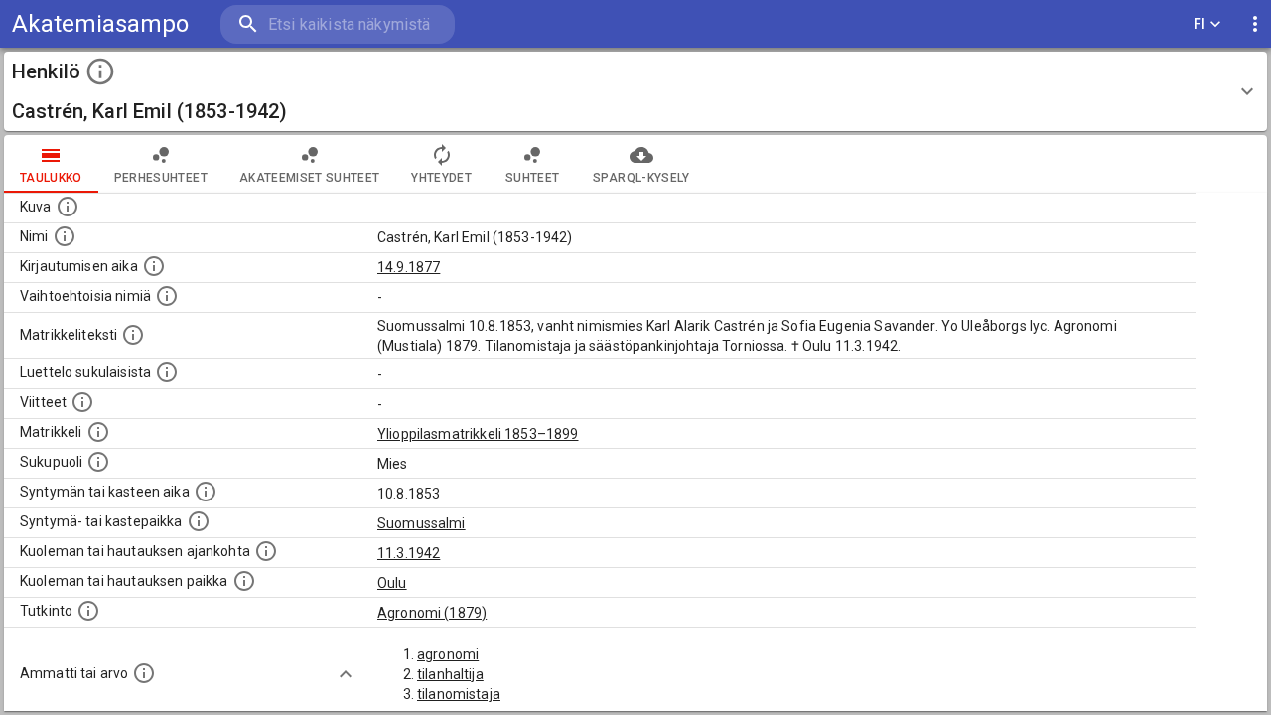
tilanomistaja (458, 694)
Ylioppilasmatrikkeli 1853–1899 (478, 434)
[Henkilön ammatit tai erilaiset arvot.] (144, 673)
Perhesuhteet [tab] (161, 178)
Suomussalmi (421, 523)
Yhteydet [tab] (441, 178)
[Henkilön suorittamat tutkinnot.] (88, 611)
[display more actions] (1255, 24)
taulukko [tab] (51, 178)
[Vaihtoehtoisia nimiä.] (167, 296)
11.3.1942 (408, 553)
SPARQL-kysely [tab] (641, 178)
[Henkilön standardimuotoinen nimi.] (64, 236)
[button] (635, 91)
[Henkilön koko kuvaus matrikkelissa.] (133, 335)
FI (1200, 24)
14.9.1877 (408, 267)
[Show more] (345, 674)
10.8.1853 (408, 493)
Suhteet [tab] (532, 178)
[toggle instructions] (100, 71)
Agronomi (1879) (432, 613)
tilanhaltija (450, 674)
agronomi (448, 654)
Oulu (392, 583)
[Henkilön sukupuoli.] (98, 462)
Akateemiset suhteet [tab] (309, 178)
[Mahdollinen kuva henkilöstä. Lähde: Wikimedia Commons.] (67, 206)
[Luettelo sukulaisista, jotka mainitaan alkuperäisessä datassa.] (167, 372)
